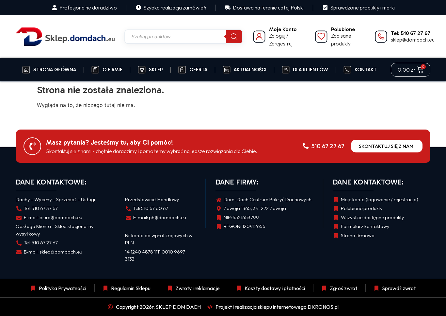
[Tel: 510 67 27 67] (381, 36)
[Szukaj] (234, 36)
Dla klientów (310, 70)
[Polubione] (321, 36)
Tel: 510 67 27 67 (410, 33)
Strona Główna (54, 70)
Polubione (343, 29)
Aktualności (250, 70)
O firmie (112, 70)
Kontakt (366, 70)
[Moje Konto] (259, 36)
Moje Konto (283, 29)
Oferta (198, 70)
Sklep (156, 70)
